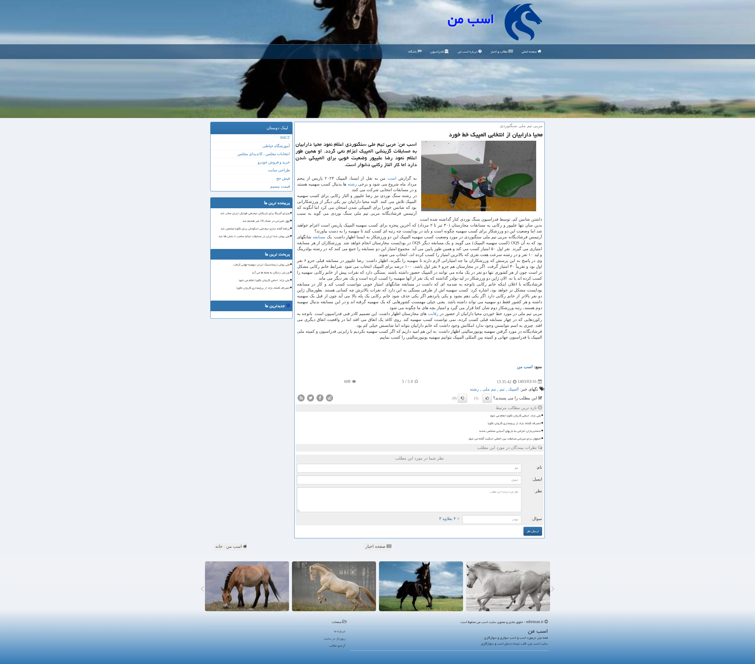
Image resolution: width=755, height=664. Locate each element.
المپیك (513, 389)
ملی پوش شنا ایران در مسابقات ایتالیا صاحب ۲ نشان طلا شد (254, 236)
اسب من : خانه (229, 546)
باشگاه (413, 51)
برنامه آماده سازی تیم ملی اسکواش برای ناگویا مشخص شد (255, 229)
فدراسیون (437, 51)
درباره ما (339, 631)
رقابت (433, 313)
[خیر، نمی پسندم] (462, 398)
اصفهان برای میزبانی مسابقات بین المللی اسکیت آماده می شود (504, 439)
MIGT (285, 137)
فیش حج (283, 178)
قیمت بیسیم (280, 186)
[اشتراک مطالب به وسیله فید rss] (301, 397)
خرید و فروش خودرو (274, 162)
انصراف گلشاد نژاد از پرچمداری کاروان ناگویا (514, 423)
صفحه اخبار (376, 546)
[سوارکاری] (247, 586)
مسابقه (319, 237)
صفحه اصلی (530, 51)
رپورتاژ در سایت (334, 638)
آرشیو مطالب (337, 645)
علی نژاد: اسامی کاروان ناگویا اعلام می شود (515, 416)
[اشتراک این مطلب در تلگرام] (329, 397)
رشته (352, 184)
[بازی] (508, 586)
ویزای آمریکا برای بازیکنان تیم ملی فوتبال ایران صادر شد (255, 213)
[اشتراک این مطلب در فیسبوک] (320, 397)
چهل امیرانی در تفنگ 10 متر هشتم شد (266, 221)
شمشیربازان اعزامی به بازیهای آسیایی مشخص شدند (510, 431)
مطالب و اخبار (499, 51)
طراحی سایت (279, 170)
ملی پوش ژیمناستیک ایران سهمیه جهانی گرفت (262, 265)
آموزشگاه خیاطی (276, 146)
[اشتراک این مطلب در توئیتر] (310, 397)
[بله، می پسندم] (487, 398)
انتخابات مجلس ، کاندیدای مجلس (263, 154)
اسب (392, 178)
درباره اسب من (468, 51)
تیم (502, 389)
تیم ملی (489, 389)
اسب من (471, 19)
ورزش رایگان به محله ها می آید (271, 273)
